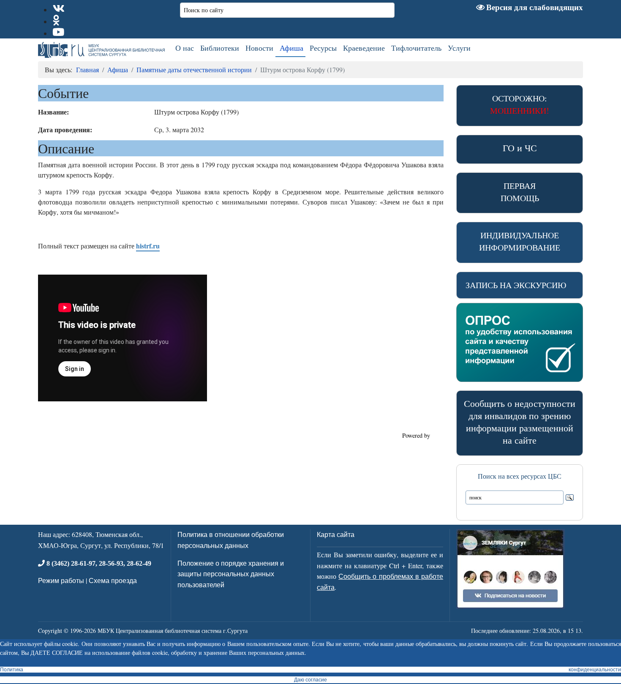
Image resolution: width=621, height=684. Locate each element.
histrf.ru (148, 246)
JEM (438, 435)
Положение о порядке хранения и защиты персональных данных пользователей (230, 574)
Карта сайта (335, 534)
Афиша (291, 48)
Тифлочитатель (416, 48)
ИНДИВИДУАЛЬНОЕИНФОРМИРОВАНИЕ (519, 241)
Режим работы (61, 580)
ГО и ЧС (520, 148)
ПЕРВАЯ (520, 192)
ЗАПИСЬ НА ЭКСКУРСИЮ (516, 285)
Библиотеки (219, 48)
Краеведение (364, 48)
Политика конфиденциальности (310, 670)
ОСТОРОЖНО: (519, 104)
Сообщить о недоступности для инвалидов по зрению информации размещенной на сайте (519, 421)
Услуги (459, 48)
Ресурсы (323, 48)
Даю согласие (310, 680)
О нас (184, 48)
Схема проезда (113, 580)
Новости (259, 48)
